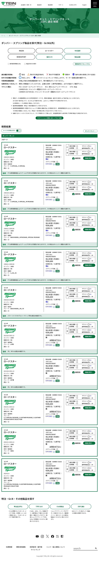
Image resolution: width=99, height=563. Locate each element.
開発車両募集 (21, 547)
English (84, 5)
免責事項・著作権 (36, 547)
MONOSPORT (21, 57)
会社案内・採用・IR (26, 5)
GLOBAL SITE (72, 5)
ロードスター (49, 51)
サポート (61, 5)
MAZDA (21, 51)
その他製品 (60, 506)
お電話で (70, 84)
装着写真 (77, 158)
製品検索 (50, 5)
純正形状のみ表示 (31, 64)
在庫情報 (9, 547)
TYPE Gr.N (39, 506)
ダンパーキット (90, 131)
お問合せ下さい (55, 340)
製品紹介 (39, 5)
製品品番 (77, 57)
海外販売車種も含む (15, 64)
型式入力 (49, 57)
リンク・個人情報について (55, 547)
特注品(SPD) (18, 506)
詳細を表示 (88, 158)
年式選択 (77, 51)
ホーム (3, 35)
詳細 (57, 164)
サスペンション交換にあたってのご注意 (49, 118)
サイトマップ (35, 549)
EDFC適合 (81, 506)
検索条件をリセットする (82, 64)
